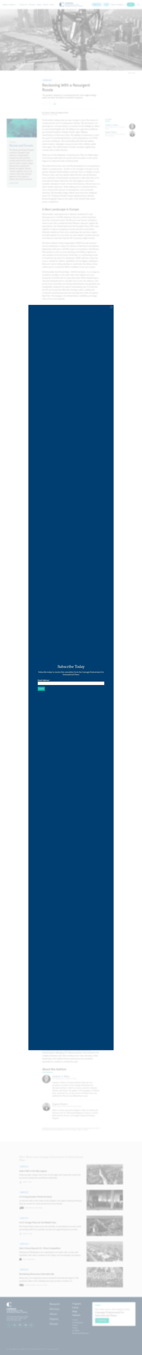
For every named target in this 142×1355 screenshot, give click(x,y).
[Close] (111, 307)
